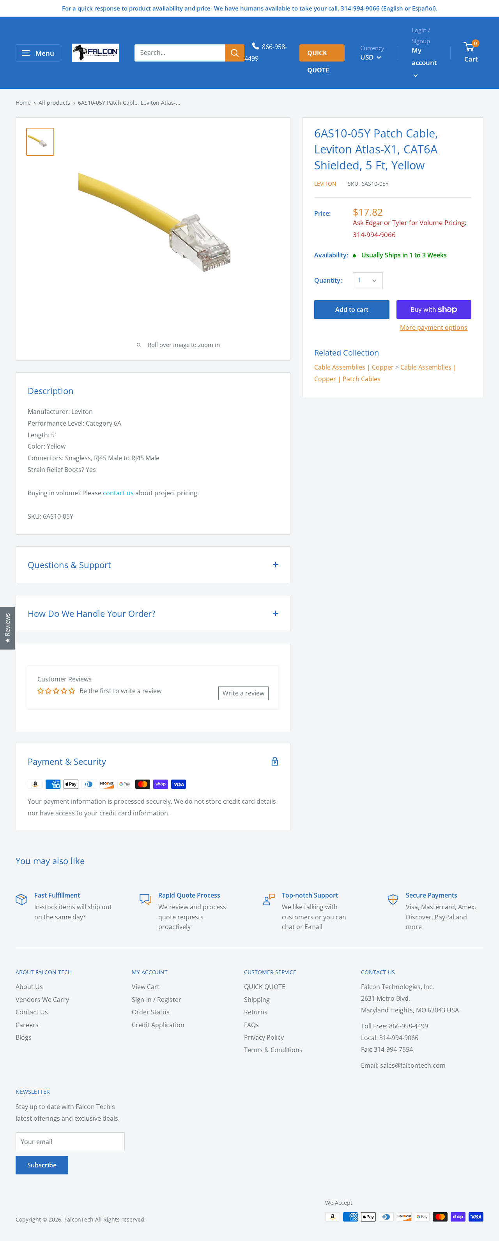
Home (23, 102)
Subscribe (42, 1165)
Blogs (24, 1037)
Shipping (257, 999)
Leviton (325, 183)
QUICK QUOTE (264, 986)
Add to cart (351, 309)
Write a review (243, 693)
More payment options (433, 327)
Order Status (151, 1012)
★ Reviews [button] (7, 628)
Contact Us (32, 1012)
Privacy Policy (264, 1037)
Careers (27, 1025)
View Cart (145, 986)
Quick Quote (318, 55)
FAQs (251, 1025)
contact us (118, 493)
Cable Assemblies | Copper (354, 367)
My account (424, 56)
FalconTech (79, 1219)
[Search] (234, 53)
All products (54, 102)
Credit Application (158, 1025)
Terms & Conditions (273, 1050)
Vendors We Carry (42, 999)
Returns (255, 1012)
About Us (29, 986)
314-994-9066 (374, 234)
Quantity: (328, 280)
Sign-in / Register (156, 999)
